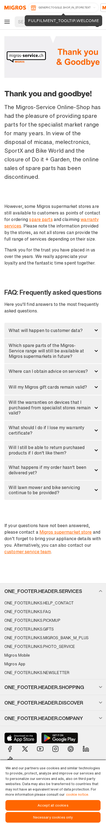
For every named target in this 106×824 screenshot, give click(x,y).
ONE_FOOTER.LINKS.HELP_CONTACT (39, 603)
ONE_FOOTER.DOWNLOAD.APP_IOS (20, 738)
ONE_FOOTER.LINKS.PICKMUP (32, 620)
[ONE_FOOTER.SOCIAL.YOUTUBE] (40, 748)
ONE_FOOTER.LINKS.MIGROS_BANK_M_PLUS (46, 638)
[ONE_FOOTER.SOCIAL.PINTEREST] (70, 748)
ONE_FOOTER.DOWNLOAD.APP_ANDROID (59, 738)
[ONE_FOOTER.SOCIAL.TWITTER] (25, 748)
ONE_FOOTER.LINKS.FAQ (27, 611)
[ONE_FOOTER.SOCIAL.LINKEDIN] (85, 748)
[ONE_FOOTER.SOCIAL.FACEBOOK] (9, 748)
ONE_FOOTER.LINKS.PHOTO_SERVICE (39, 646)
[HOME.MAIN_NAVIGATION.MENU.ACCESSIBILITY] (6, 21)
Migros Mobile (17, 655)
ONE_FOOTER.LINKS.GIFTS (29, 629)
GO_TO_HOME (14, 7)
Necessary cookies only (53, 817)
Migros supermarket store (65, 532)
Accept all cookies (53, 805)
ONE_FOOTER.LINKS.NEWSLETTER (36, 672)
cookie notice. (77, 794)
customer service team (27, 551)
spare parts (40, 219)
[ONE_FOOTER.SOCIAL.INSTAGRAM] (55, 748)
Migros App (14, 664)
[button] (53, 330)
